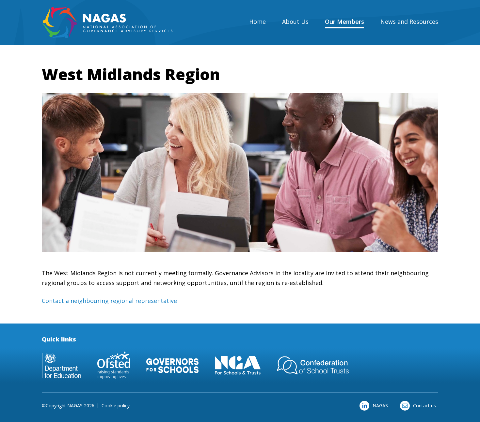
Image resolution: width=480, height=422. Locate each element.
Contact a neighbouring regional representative (109, 301)
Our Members (344, 21)
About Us (295, 21)
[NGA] (238, 365)
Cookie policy (116, 405)
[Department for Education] (61, 365)
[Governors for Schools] (172, 365)
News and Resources (409, 21)
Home (257, 21)
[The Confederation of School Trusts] (313, 365)
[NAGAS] (107, 22)
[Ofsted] (113, 365)
